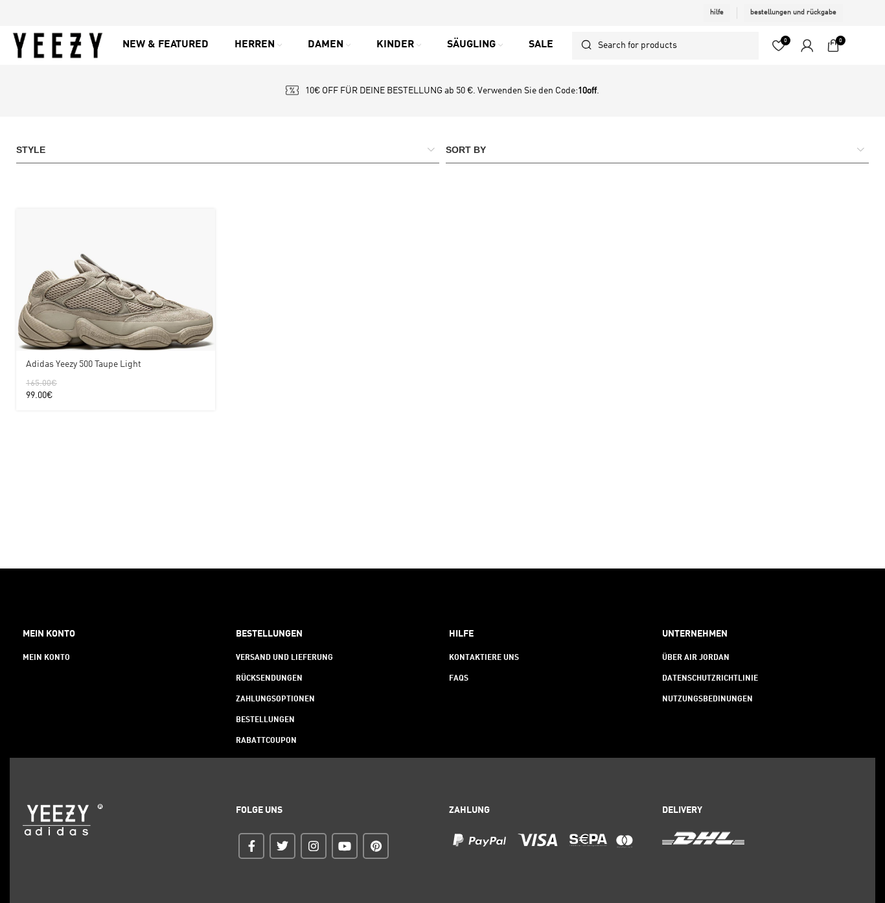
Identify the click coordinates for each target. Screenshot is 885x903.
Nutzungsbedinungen (707, 699)
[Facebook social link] (251, 846)
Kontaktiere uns (484, 658)
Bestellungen (265, 720)
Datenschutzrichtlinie (710, 679)
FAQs (458, 679)
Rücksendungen (269, 679)
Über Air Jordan (696, 658)
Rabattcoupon (266, 741)
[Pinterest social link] (376, 846)
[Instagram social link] (314, 846)
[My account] (807, 45)
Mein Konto (46, 658)
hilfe (717, 12)
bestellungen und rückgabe (793, 12)
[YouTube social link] (345, 846)
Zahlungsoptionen (275, 699)
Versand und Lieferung (284, 658)
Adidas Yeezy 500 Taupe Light (83, 364)
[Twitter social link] (282, 846)
